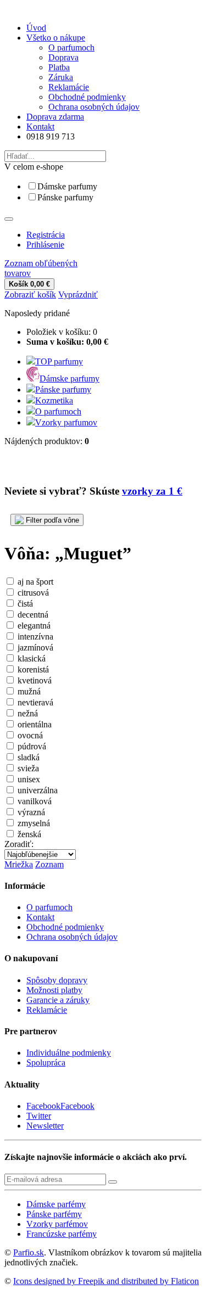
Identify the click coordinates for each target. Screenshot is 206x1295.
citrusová (33, 592)
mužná (29, 691)
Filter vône (51, 520)
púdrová (32, 746)
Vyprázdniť (78, 294)
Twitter (38, 1115)
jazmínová (35, 647)
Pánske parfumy (65, 197)
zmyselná (34, 823)
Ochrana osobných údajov (94, 106)
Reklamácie (68, 87)
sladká (29, 757)
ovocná (30, 735)
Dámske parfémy (56, 1204)
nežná (28, 713)
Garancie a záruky (58, 1000)
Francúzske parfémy (61, 1233)
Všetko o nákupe (55, 37)
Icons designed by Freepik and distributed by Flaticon (106, 1281)
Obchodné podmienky (87, 97)
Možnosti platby (54, 990)
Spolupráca (45, 1062)
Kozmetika (54, 400)
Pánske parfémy (54, 1214)
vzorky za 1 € (152, 491)
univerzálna (38, 790)
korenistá (33, 669)
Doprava (63, 57)
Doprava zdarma (55, 116)
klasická (32, 658)
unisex (29, 779)
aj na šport (35, 581)
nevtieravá (35, 702)
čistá (25, 603)
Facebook (77, 1106)
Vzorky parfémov (57, 1224)
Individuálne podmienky (68, 1052)
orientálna (35, 724)
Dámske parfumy (67, 186)
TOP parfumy (59, 361)
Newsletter (45, 1125)
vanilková (35, 801)
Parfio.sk (28, 1252)
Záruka (60, 77)
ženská (29, 834)
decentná (33, 614)
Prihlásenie (45, 244)
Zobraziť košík (30, 294)
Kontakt (40, 126)
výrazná (31, 812)
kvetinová (35, 680)
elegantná (34, 625)
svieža (28, 768)
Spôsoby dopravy (56, 980)
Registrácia (45, 234)
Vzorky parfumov (66, 422)
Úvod (36, 27)
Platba (59, 67)
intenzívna (35, 636)
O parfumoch (71, 47)
